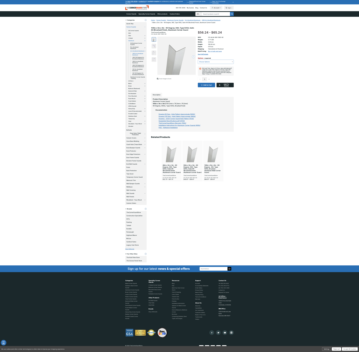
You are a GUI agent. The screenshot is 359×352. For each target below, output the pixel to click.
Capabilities (198, 308)
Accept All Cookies (349, 349)
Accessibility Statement (201, 285)
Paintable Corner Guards (155, 294)
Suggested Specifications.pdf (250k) (172, 121)
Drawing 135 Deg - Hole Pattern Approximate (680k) (177, 116)
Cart (229, 8)
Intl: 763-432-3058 (224, 288)
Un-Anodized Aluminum (137, 51)
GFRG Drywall (132, 106)
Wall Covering (130, 190)
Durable (129, 229)
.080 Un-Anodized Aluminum (137, 62)
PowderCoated (132, 113)
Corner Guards (131, 14)
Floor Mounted (132, 96)
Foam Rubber (132, 101)
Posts (128, 167)
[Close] (233, 2)
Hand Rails (151, 305)
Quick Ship (129, 23)
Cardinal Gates (131, 242)
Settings (327, 349)
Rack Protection (131, 170)
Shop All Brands (153, 311)
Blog (196, 8)
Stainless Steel (132, 116)
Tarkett (128, 225)
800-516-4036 (132, 1)
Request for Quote (224, 292)
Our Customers (199, 310)
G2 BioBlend (131, 103)
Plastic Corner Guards (131, 296)
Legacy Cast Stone (132, 245)
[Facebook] (212, 332)
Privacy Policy (199, 290)
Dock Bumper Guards (133, 147)
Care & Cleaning (176, 292)
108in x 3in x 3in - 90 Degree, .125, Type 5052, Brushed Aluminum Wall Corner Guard (212, 168)
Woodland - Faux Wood (135, 123)
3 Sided (130, 38)
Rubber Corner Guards (131, 314)
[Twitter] (218, 332)
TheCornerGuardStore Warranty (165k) (172, 123)
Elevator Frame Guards (133, 161)
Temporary (131, 118)
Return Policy (198, 292)
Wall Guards (130, 193)
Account (216, 8)
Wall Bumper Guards (133, 183)
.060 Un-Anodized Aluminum (137, 54)
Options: (204, 58)
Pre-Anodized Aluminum (134, 47)
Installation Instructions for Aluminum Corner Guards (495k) (179, 125)
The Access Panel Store (134, 260)
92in (129, 33)
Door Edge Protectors (133, 154)
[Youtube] (225, 332)
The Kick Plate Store (133, 257)
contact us (142, 1)
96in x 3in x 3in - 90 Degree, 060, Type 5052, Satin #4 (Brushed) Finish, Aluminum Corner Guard (192, 168)
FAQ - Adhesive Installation (168, 128)
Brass (130, 86)
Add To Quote (226, 85)
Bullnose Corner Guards (155, 287)
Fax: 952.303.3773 (224, 285)
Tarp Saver (130, 174)
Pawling (129, 222)
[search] (232, 14)
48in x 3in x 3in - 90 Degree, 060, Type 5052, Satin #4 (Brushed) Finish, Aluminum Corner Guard (172, 168)
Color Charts (175, 294)
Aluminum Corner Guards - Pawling (137, 77)
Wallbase (129, 187)
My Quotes (190, 8)
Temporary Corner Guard (134, 177)
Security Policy (199, 294)
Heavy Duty (131, 108)
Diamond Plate (132, 91)
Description (156, 95)
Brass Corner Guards (131, 292)
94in (129, 35)
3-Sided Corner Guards (155, 285)
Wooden (130, 126)
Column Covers (131, 138)
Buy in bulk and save (215, 51)
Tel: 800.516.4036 (224, 283)
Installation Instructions (178, 303)
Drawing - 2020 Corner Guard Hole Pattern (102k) (176, 119)
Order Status (198, 288)
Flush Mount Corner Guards (132, 305)
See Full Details (203, 54)
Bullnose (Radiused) (134, 88)
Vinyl (129, 121)
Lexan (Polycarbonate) (135, 111)
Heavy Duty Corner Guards (132, 312)
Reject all (336, 349)
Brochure (174, 314)
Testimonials (198, 317)
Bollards (129, 130)
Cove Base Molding (132, 141)
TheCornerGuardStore (133, 212)
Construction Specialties (134, 215)
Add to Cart (207, 85)
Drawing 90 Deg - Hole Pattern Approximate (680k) (177, 114)
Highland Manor (131, 235)
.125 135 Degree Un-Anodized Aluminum (138, 73)
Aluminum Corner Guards (132, 290)
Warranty (197, 299)
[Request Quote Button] (3, 342)
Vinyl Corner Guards (130, 299)
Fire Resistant (132, 93)
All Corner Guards (133, 30)
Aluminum (131, 40)
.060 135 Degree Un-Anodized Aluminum (138, 58)
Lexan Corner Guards (131, 294)
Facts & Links (175, 299)
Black (130, 83)
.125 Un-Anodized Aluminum (137, 69)
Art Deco (130, 81)
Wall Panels (130, 196)
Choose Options (172, 149)
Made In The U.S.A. (200, 314)
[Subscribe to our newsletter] (229, 269)
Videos (197, 319)
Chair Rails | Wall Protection (135, 133)
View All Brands (129, 249)
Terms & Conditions (200, 297)
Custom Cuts (175, 296)
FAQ (173, 285)
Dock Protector (131, 151)
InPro (128, 219)
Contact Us (203, 8)
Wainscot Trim (131, 180)
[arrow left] (159, 56)
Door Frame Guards (132, 157)
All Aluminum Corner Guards (136, 43)
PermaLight (130, 232)
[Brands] (146, 209)
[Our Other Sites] (146, 254)
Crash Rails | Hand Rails (134, 144)
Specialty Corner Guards (147, 14)
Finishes (174, 301)
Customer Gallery (200, 312)
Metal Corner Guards (131, 283)
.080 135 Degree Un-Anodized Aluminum (138, 66)
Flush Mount (131, 98)
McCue (128, 238)
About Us (197, 306)
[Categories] (146, 20)
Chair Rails (151, 303)
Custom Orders (175, 14)
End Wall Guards (131, 164)
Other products (162, 14)
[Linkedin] (231, 333)
